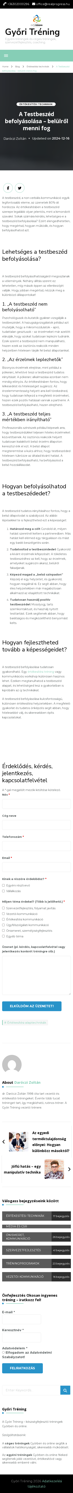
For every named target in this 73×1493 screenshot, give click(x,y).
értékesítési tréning (41, 672)
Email (7, 858)
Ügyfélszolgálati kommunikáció (27, 925)
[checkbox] (3, 885)
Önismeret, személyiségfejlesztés (29, 930)
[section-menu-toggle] (6, 56)
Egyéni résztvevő (18, 885)
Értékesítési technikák (36, 104)
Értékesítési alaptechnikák (26, 1022)
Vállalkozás (13, 891)
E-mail (8, 1312)
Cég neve (9, 816)
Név (6, 794)
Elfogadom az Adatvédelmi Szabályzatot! (27, 1355)
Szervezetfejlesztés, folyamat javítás (30, 908)
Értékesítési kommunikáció (24, 919)
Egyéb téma (14, 936)
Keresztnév (13, 1330)
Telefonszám (13, 837)
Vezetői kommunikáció (22, 914)
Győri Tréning (32, 32)
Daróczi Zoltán (15, 139)
